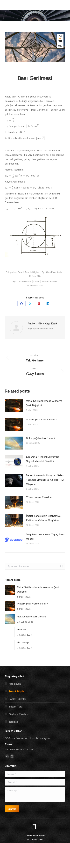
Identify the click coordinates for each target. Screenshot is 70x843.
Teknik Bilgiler (32, 272)
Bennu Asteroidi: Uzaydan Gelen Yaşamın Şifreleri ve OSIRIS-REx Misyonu (45, 479)
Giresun (21, 629)
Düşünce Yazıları (18, 714)
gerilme (36, 281)
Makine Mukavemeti (35, 285)
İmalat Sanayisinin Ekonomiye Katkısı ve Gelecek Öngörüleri (43, 518)
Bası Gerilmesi (25, 281)
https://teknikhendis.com (40, 328)
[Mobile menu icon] (63, 5)
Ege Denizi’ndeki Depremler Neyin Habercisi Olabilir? (42, 459)
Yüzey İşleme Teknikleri (39, 497)
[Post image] (14, 405)
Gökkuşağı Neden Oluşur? (40, 438)
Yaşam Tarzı (16, 706)
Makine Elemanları (49, 281)
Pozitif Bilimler (17, 699)
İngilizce (13, 721)
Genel (21, 272)
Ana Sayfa (15, 683)
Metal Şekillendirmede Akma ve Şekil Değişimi (44, 403)
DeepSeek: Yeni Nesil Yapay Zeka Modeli (45, 536)
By (52, 272)
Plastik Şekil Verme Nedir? (41, 419)
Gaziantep (23, 642)
